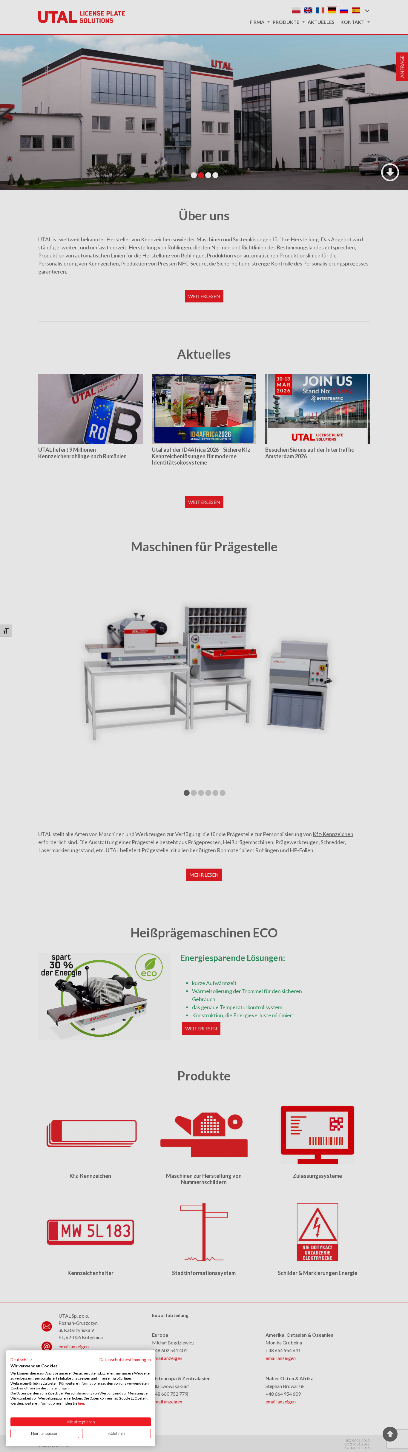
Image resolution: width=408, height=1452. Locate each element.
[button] (21, 1359)
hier (81, 1403)
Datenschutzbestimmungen (125, 1359)
